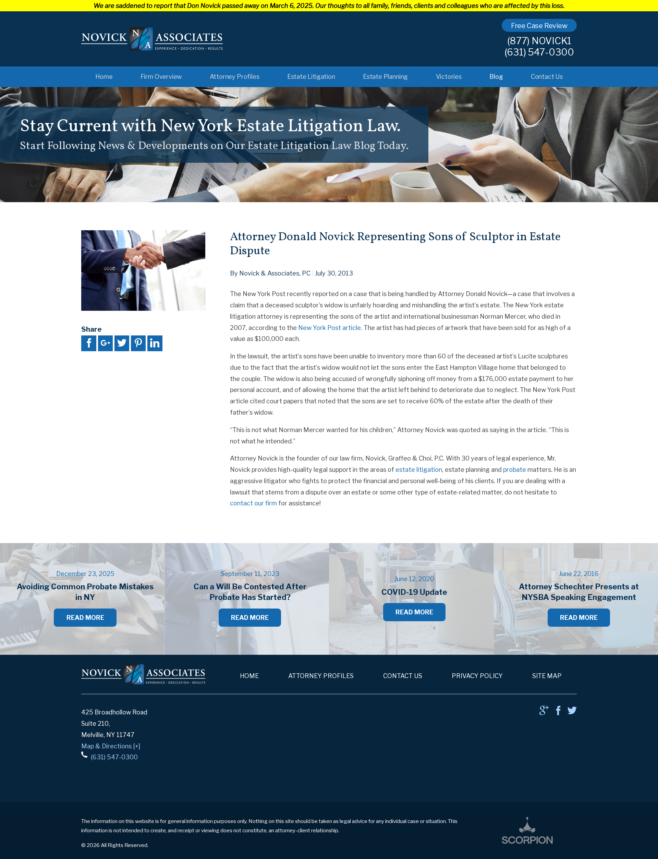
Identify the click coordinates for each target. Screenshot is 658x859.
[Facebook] (558, 713)
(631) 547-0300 (539, 52)
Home (103, 76)
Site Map (547, 675)
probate (514, 469)
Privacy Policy (477, 675)
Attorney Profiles (234, 76)
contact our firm (253, 503)
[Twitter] (572, 713)
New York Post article (329, 327)
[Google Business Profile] (544, 713)
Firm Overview (161, 76)
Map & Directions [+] (110, 746)
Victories (449, 76)
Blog (496, 76)
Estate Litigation (311, 76)
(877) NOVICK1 (539, 41)
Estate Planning (385, 76)
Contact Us (547, 76)
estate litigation (418, 469)
